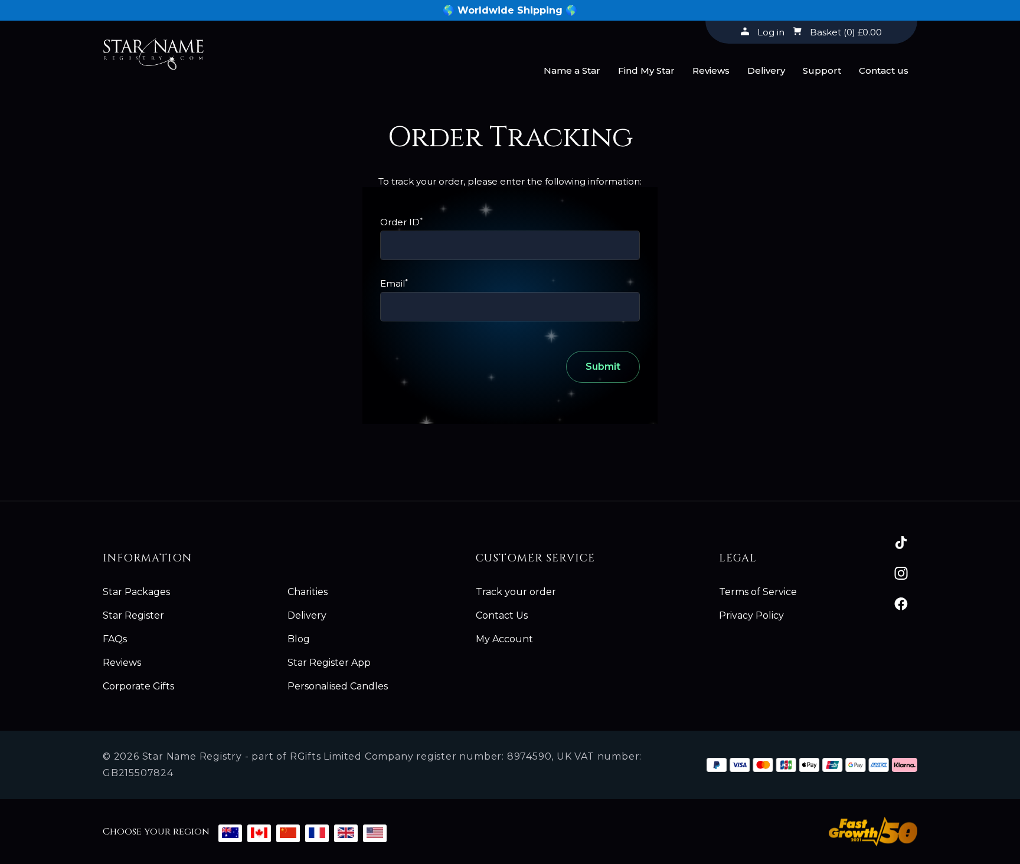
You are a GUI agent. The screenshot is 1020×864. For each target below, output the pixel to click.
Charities (307, 591)
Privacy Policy (751, 615)
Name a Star (572, 70)
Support (822, 70)
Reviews (711, 70)
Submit (603, 366)
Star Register (133, 615)
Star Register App (329, 662)
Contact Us (502, 615)
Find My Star (646, 70)
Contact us (883, 70)
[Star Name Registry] (153, 49)
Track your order (516, 591)
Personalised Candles (337, 686)
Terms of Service (758, 591)
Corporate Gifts (138, 686)
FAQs (115, 639)
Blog (298, 639)
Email (394, 283)
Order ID (401, 222)
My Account (504, 639)
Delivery (766, 70)
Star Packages (136, 591)
